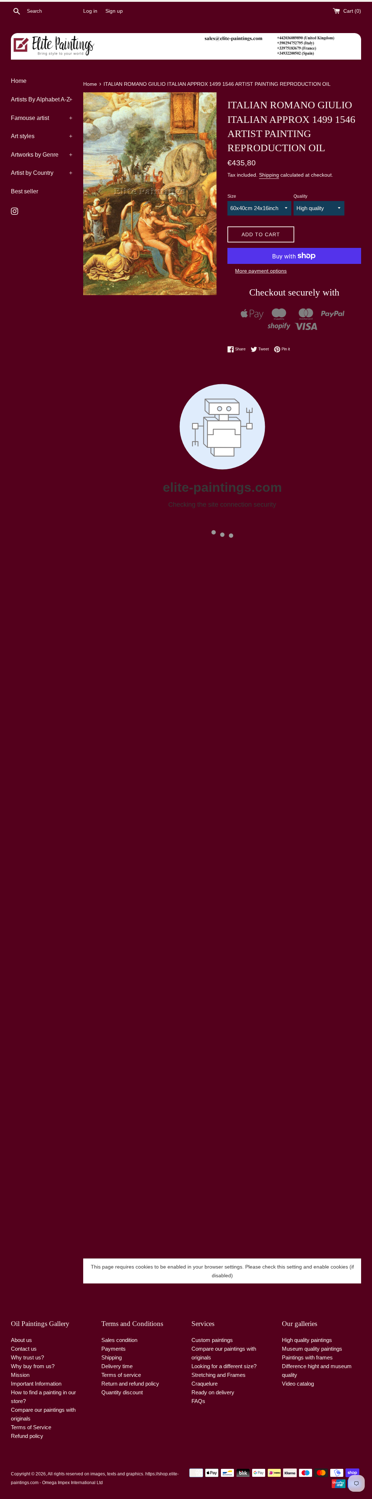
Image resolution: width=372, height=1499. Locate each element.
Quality (300, 196)
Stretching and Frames (218, 1375)
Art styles (41, 136)
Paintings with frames (307, 1357)
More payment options (261, 271)
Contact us (24, 1349)
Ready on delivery (212, 1392)
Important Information (36, 1384)
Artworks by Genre (41, 155)
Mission (20, 1375)
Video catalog (298, 1384)
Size (231, 196)
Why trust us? (27, 1357)
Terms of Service (31, 1427)
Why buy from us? (32, 1366)
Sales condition (119, 1340)
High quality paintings (307, 1340)
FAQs (198, 1401)
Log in (90, 11)
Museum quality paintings (312, 1349)
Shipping (269, 175)
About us (21, 1340)
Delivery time (117, 1366)
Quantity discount (122, 1392)
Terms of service (121, 1375)
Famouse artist (41, 118)
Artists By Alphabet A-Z (41, 99)
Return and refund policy (130, 1384)
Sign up (114, 11)
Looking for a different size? (223, 1366)
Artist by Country (41, 173)
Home (19, 81)
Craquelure (204, 1384)
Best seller (24, 191)
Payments (113, 1349)
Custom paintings (212, 1340)
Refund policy (27, 1436)
